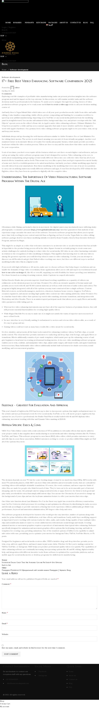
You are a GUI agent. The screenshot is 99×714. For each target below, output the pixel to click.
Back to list (6, 565)
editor (17, 87)
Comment (6, 584)
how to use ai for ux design (13, 272)
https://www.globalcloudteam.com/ (45, 230)
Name (5, 612)
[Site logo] (15, 10)
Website (5, 634)
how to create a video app (57, 104)
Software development (19, 70)
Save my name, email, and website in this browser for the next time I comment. (33, 648)
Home (4, 70)
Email (5, 623)
